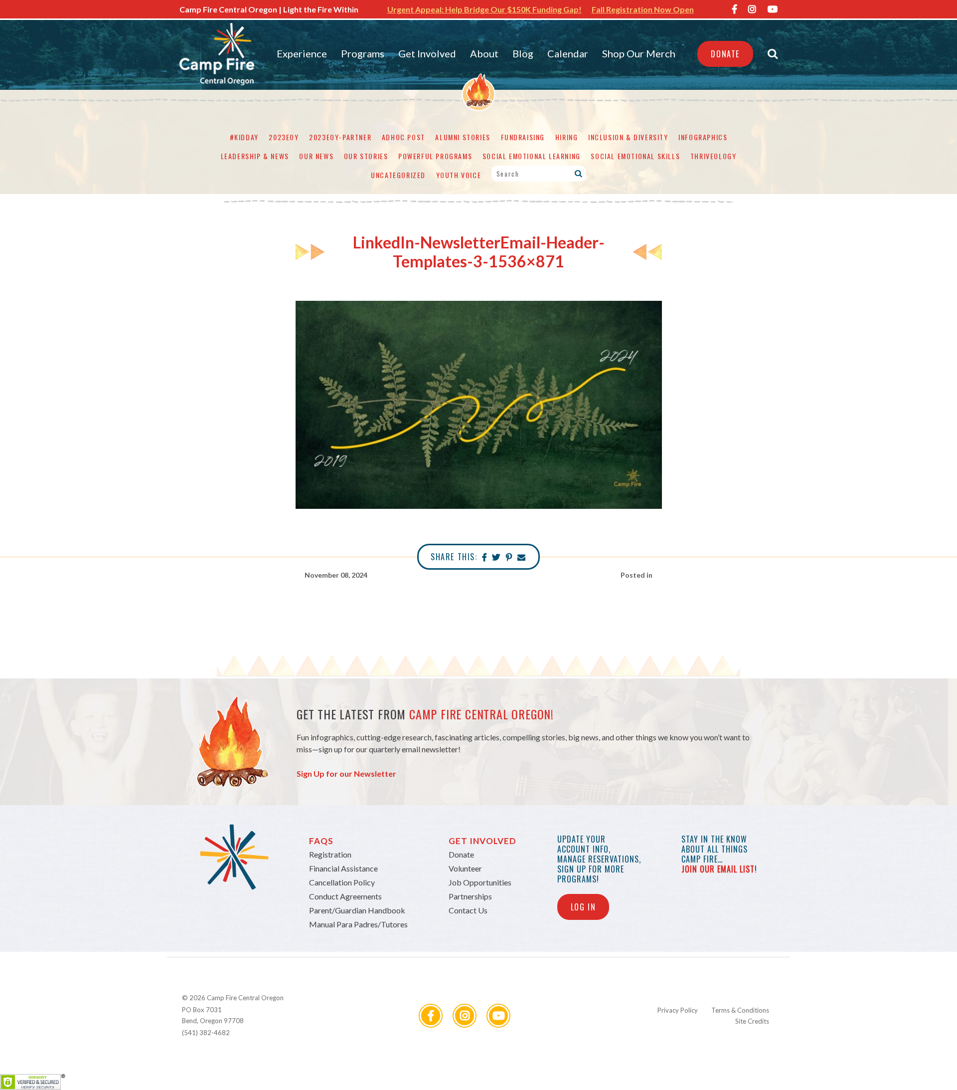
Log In (583, 907)
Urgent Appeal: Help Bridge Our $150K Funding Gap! (484, 9)
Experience (302, 53)
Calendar (567, 53)
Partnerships (470, 896)
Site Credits (752, 1021)
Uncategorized (398, 175)
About (484, 53)
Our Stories (366, 156)
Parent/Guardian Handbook (357, 910)
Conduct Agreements (345, 896)
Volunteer (465, 868)
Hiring (566, 137)
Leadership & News (255, 156)
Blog (522, 53)
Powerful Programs (435, 156)
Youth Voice (458, 175)
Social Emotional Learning (531, 156)
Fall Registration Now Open (643, 9)
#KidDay (244, 137)
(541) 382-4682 (206, 1033)
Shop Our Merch (638, 53)
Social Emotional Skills (635, 156)
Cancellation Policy (342, 882)
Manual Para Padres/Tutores (358, 924)
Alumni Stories (462, 137)
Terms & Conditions (740, 1010)
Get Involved (427, 53)
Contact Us (468, 910)
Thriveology (713, 156)
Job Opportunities (480, 882)
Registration (330, 854)
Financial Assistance (343, 868)
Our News (316, 156)
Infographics (702, 137)
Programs (362, 53)
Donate (725, 54)
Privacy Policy (677, 1010)
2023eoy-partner (340, 137)
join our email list (718, 869)
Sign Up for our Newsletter (346, 773)
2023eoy (284, 137)
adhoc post (403, 137)
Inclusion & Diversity (628, 137)
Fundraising (523, 137)
